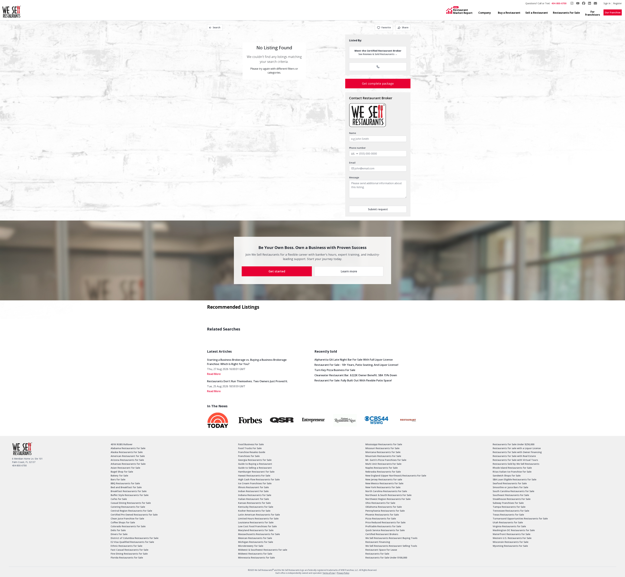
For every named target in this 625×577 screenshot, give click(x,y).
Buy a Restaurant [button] (509, 12)
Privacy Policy (343, 573)
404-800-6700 (558, 3)
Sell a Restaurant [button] (536, 12)
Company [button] (484, 12)
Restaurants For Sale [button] (566, 12)
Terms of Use (328, 573)
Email (352, 162)
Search (216, 27)
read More (214, 374)
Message (354, 177)
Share (405, 27)
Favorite (386, 27)
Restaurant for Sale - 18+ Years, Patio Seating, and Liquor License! (356, 365)
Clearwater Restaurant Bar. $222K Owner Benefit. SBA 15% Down (355, 375)
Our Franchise (612, 12)
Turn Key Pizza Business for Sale (334, 370)
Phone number (357, 147)
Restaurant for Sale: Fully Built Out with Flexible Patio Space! (353, 380)
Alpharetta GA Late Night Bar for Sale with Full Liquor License (353, 359)
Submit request (378, 209)
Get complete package (378, 83)
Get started (277, 271)
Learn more (349, 271)
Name (352, 133)
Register (617, 3)
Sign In (607, 3)
